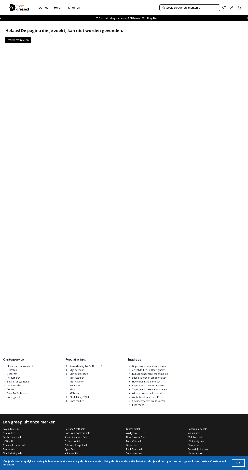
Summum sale (134, 453)
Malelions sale (195, 437)
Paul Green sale (134, 449)
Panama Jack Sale (197, 429)
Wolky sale (132, 433)
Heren (58, 7)
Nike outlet (9, 433)
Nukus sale (194, 445)
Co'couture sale (11, 429)
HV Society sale (196, 441)
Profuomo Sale (72, 441)
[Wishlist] (224, 7)
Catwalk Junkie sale (198, 449)
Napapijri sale (195, 453)
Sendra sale (9, 449)
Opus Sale (69, 449)
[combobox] (189, 7)
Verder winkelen (18, 40)
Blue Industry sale (12, 453)
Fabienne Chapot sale (76, 445)
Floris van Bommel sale (77, 433)
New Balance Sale (136, 437)
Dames (43, 7)
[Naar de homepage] (18, 7)
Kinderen (74, 7)
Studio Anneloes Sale (75, 437)
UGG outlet (9, 441)
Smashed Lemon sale (14, 445)
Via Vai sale (194, 433)
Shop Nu (152, 18)
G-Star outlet (133, 429)
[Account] (231, 7)
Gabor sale (132, 445)
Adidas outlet (71, 453)
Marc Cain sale (134, 441)
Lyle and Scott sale (74, 429)
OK (238, 463)
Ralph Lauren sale (12, 437)
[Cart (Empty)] (239, 7)
